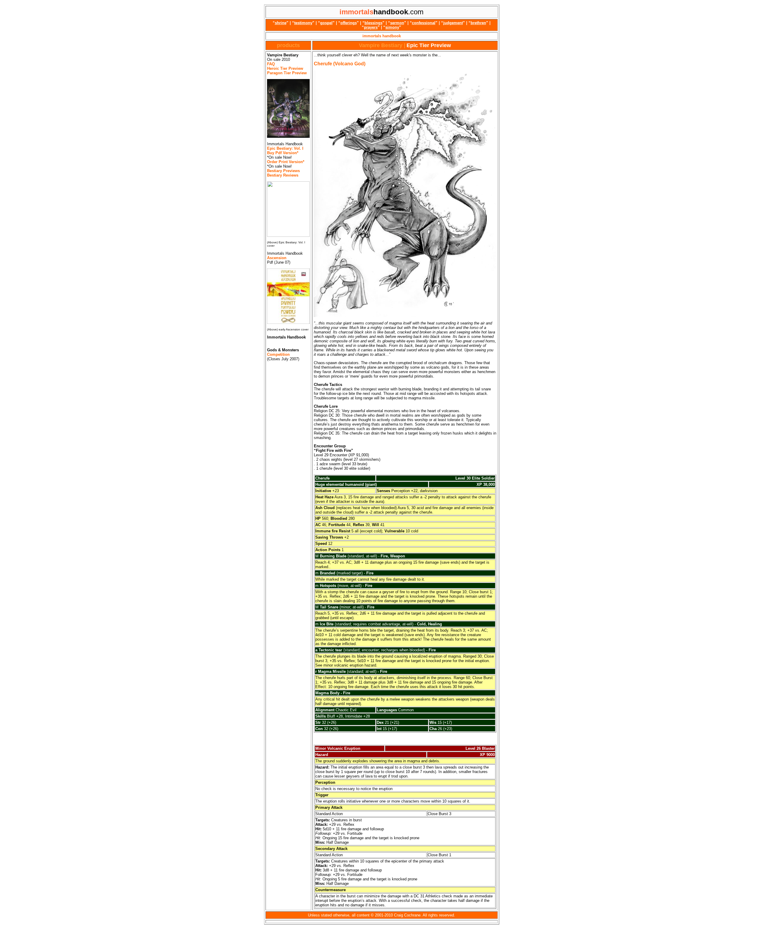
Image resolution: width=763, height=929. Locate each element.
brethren (478, 23)
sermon (397, 23)
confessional (423, 23)
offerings (348, 23)
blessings (373, 23)
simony (392, 27)
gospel (326, 23)
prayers (371, 27)
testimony (303, 23)
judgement (453, 23)
